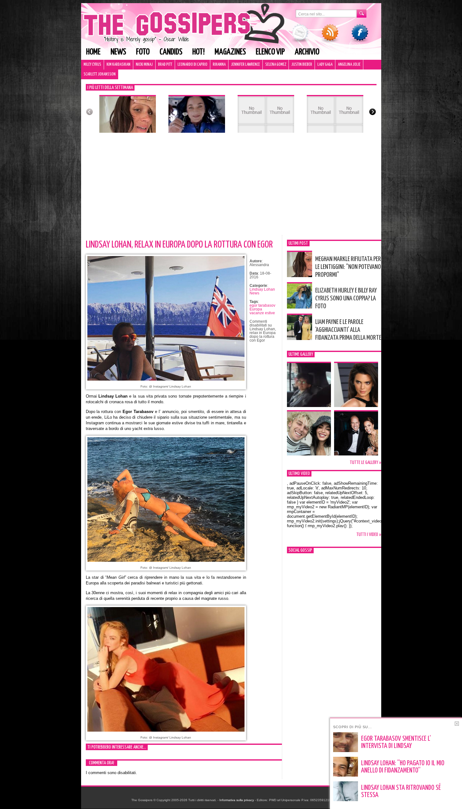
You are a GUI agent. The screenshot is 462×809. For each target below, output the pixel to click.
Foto (143, 52)
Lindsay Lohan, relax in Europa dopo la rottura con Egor (179, 244)
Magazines (230, 52)
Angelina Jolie (349, 65)
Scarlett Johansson (100, 74)
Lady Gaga (325, 65)
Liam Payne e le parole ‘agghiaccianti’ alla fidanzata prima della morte (348, 330)
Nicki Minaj (144, 65)
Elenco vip (270, 52)
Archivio (307, 52)
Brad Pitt (165, 65)
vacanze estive (262, 313)
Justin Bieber (301, 65)
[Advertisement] (231, 188)
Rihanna (219, 65)
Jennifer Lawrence (245, 65)
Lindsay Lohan (262, 289)
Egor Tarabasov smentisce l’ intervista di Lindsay (396, 742)
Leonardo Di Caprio (192, 65)
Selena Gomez (275, 65)
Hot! (198, 52)
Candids (171, 52)
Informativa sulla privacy (236, 800)
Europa (256, 309)
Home (93, 52)
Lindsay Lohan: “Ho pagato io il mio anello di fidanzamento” (402, 767)
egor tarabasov (262, 305)
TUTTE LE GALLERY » (365, 462)
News (118, 52)
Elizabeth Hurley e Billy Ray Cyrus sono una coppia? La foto (346, 298)
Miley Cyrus (92, 65)
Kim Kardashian (118, 65)
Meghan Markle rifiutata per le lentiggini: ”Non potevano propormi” (348, 267)
